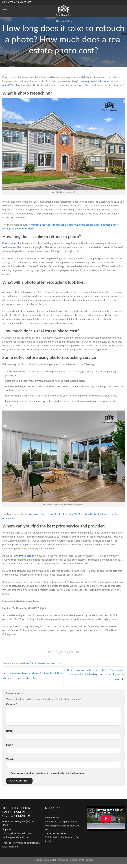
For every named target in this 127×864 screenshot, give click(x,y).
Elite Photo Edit (59, 860)
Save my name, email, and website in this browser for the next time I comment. (48, 773)
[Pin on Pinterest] (71, 652)
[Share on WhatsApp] (49, 652)
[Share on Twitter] (60, 652)
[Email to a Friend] (66, 652)
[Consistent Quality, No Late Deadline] (63, 11)
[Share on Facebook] (55, 652)
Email (9, 745)
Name (9, 731)
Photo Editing (63, 21)
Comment (11, 704)
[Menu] (4, 10)
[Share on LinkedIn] (77, 652)
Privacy (89, 860)
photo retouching (54, 663)
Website (10, 759)
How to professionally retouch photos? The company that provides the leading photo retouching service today (96, 674)
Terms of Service (76, 860)
